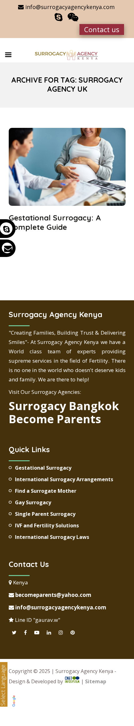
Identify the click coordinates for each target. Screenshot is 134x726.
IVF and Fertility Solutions (47, 525)
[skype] (59, 17)
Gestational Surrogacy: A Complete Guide (55, 222)
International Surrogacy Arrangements (64, 479)
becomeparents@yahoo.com (52, 594)
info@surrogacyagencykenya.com (60, 607)
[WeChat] (73, 17)
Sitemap (95, 681)
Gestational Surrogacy (43, 467)
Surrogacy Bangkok (64, 406)
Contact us (101, 29)
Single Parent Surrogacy (45, 514)
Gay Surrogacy (33, 502)
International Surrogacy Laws (52, 537)
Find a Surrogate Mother (45, 490)
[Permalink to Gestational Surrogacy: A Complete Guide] (67, 203)
